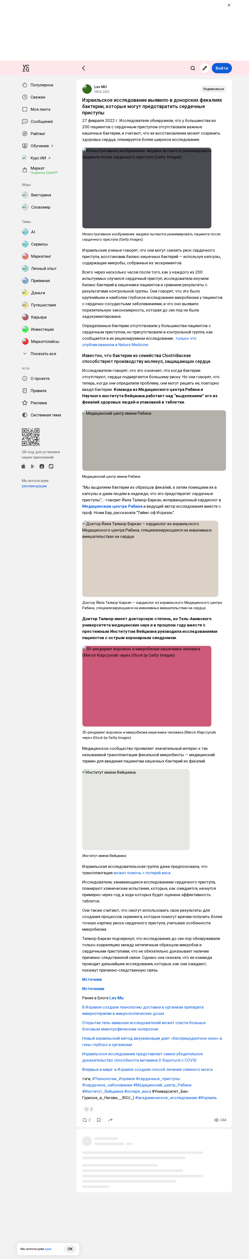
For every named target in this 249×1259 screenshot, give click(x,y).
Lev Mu (116, 997)
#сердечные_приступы (158, 1078)
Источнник (93, 988)
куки (48, 1249)
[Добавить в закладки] (98, 1120)
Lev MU (100, 87)
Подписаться (213, 89)
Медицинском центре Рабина (112, 506)
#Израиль (207, 1097)
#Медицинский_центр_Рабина (162, 1085)
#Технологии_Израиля (113, 1078)
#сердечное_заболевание (107, 1085)
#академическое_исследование (166, 1097)
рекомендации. (34, 486)
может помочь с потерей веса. (142, 872)
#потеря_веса (137, 1091)
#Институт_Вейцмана (102, 1091)
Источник (92, 979)
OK (70, 1249)
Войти (222, 68)
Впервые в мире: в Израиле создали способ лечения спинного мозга (147, 1069)
